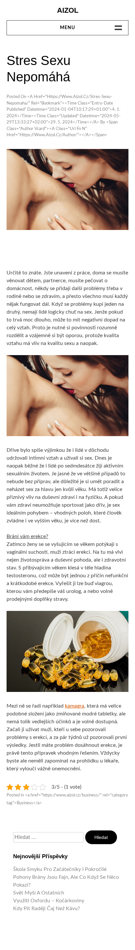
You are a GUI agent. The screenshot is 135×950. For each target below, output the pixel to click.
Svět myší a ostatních (38, 892)
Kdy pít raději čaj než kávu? (46, 908)
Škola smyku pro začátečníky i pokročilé (59, 869)
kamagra (74, 706)
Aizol (67, 10)
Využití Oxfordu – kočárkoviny (48, 900)
